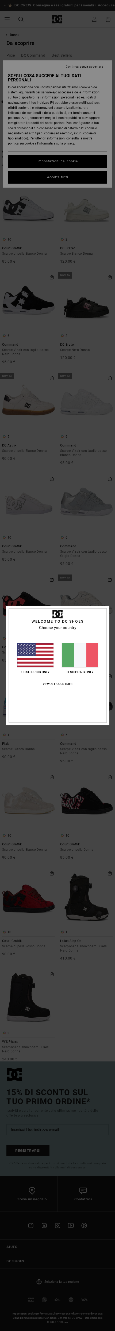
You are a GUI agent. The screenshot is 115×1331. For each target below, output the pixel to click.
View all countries (57, 684)
